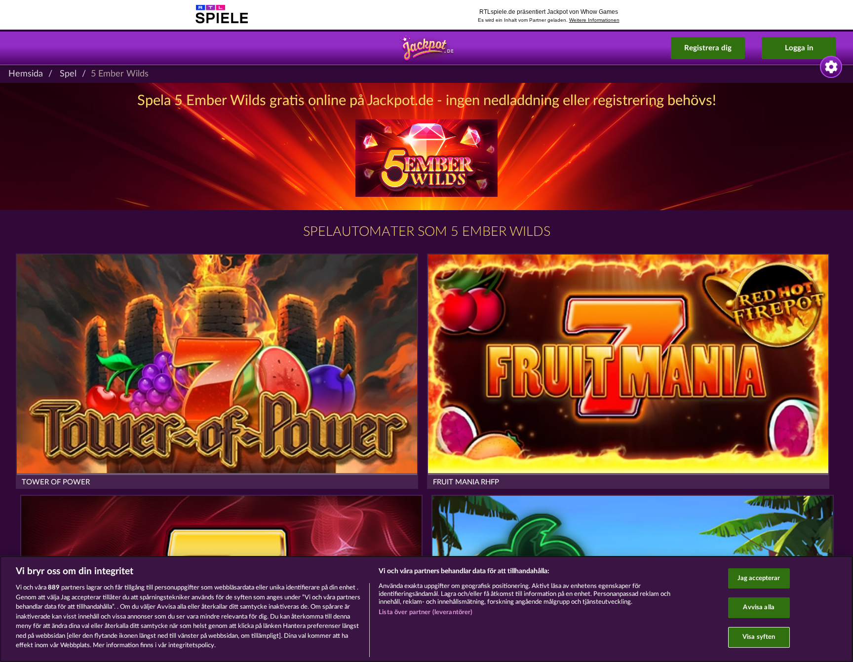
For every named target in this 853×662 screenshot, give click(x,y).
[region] (426, 609)
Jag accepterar (758, 578)
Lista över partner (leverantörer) (425, 612)
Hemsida (25, 74)
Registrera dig (708, 48)
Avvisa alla (758, 607)
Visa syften (758, 637)
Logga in (799, 48)
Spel (68, 74)
